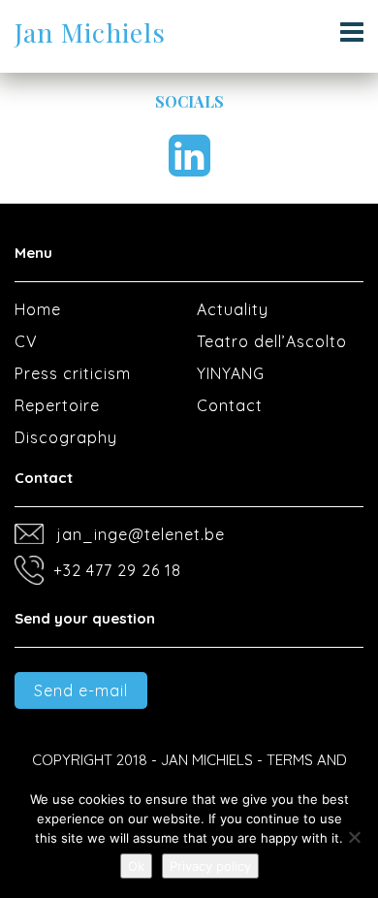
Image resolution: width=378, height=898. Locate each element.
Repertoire (57, 405)
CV (26, 341)
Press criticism (73, 373)
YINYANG (231, 373)
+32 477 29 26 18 (117, 570)
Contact (230, 405)
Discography (66, 437)
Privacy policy (210, 866)
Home (38, 309)
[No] (353, 837)
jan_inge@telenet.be (141, 534)
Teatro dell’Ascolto (272, 341)
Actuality (232, 309)
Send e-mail (81, 690)
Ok (136, 866)
